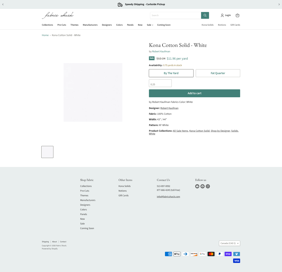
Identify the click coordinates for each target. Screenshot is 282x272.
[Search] (205, 15)
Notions (222, 25)
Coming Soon (164, 25)
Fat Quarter (218, 73)
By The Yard (171, 73)
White (152, 134)
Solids (234, 131)
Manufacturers (90, 25)
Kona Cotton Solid (199, 131)
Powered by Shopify (50, 248)
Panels (130, 25)
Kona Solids (208, 25)
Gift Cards (235, 25)
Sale (149, 25)
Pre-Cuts (61, 25)
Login (228, 15)
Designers (107, 25)
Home (45, 35)
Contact (63, 241)
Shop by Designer (220, 131)
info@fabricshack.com (168, 196)
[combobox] (175, 15)
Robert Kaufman (161, 51)
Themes (74, 25)
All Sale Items (180, 131)
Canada (228, 243)
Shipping (45, 241)
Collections (47, 25)
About (54, 241)
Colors (119, 25)
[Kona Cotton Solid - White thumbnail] (47, 152)
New (140, 25)
